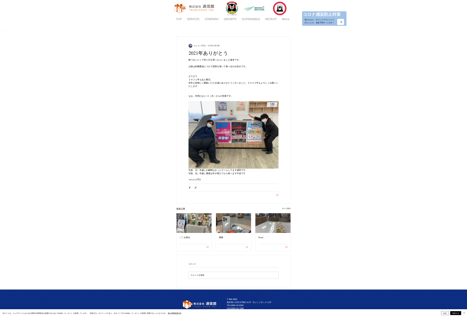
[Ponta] (273, 223)
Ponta (260, 237)
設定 (445, 313)
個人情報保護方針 (174, 313)
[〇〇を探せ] (194, 223)
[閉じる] (464, 313)
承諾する (455, 313)
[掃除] (233, 223)
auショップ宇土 (195, 179)
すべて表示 (286, 209)
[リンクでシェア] (195, 188)
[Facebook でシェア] (190, 188)
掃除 (221, 237)
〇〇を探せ (184, 237)
